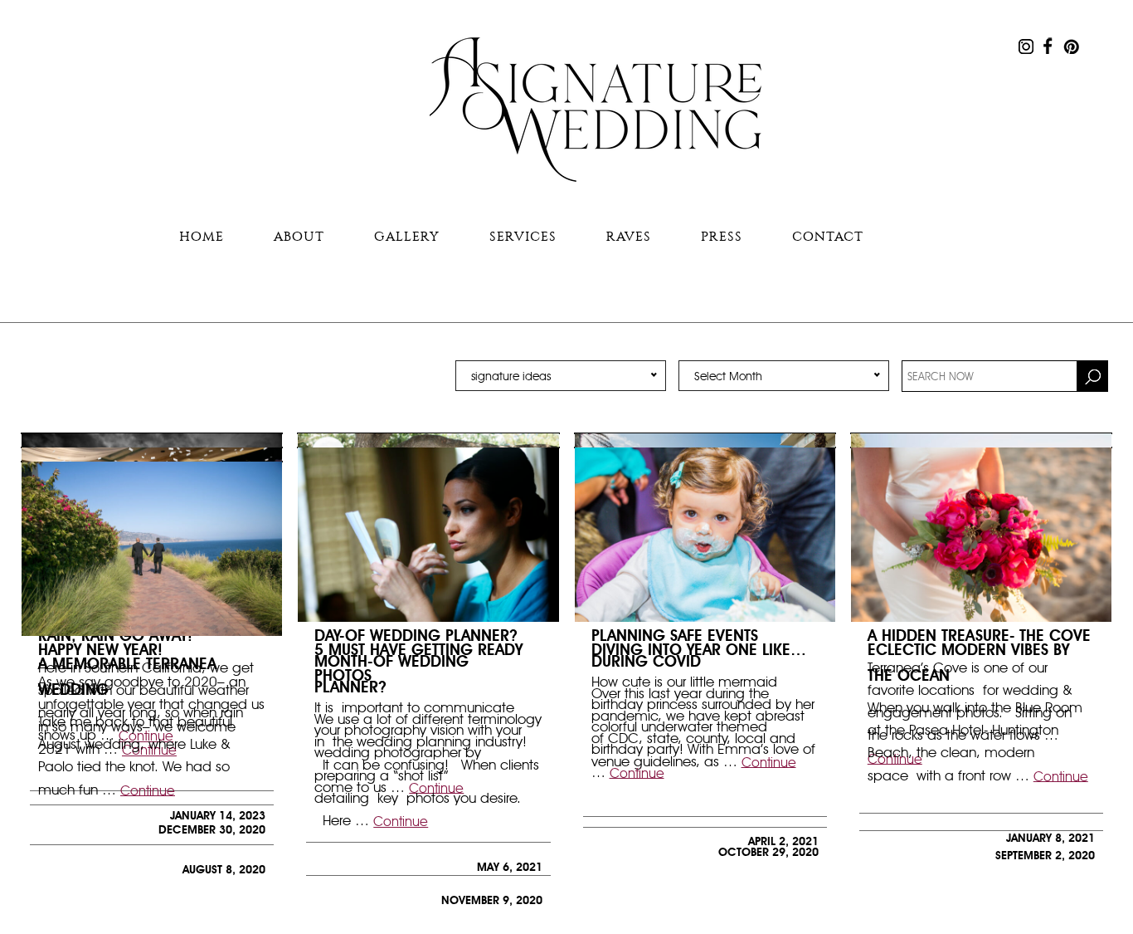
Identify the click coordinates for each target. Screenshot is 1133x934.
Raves (628, 236)
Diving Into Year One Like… (698, 648)
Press (721, 236)
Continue (400, 821)
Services (523, 236)
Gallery (407, 236)
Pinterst (1070, 45)
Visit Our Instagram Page (1026, 45)
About (299, 236)
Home (201, 236)
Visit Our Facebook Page (1048, 45)
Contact (827, 236)
